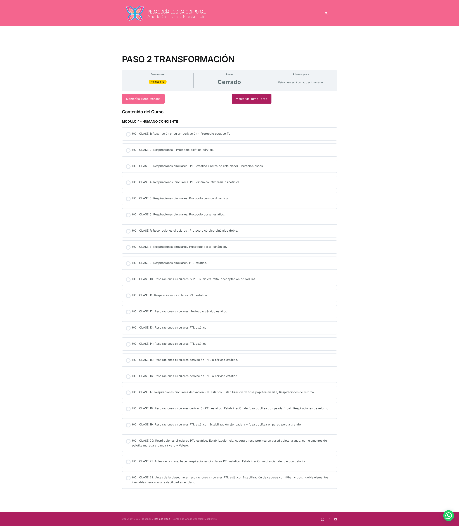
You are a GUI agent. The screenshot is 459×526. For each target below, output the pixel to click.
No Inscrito (157, 82)
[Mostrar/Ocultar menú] (335, 13)
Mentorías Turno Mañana (143, 99)
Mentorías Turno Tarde (251, 99)
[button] (448, 515)
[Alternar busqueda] (326, 13)
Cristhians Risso (161, 518)
